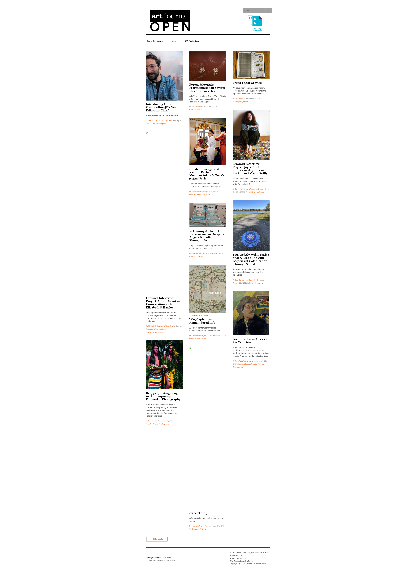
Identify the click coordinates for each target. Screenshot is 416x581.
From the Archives (257, 364)
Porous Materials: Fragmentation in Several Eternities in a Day (207, 88)
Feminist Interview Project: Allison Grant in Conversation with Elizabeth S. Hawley (163, 302)
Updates (164, 124)
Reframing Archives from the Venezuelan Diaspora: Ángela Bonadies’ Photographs (207, 236)
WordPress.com (169, 560)
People (158, 124)
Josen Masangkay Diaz (199, 336)
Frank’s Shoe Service (247, 82)
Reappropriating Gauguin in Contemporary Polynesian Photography (164, 396)
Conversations (160, 329)
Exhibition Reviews (195, 110)
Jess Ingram (239, 99)
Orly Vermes (196, 107)
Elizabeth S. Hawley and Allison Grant (161, 326)
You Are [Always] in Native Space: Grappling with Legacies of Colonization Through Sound (251, 259)
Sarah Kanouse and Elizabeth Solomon (248, 280)
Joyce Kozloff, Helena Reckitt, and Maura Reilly (251, 189)
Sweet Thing (198, 513)
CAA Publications (192, 41)
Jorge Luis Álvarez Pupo (200, 526)
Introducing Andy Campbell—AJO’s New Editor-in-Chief (161, 107)
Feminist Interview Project (255, 192)
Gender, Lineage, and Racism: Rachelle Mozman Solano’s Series (206, 174)
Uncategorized (238, 367)
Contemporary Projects (241, 102)
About (174, 41)
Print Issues (206, 195)
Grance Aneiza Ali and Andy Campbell (161, 121)
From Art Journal (195, 195)
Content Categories (155, 41)
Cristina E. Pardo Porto (199, 253)
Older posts (158, 539)
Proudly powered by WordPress (158, 558)
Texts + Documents (256, 283)
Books (191, 339)
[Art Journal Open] (208, 21)
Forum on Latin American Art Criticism (251, 341)
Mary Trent (152, 421)
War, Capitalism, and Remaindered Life (203, 321)
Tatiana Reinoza (197, 192)
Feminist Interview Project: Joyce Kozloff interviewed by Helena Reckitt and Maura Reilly (250, 168)
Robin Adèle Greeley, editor (244, 361)
